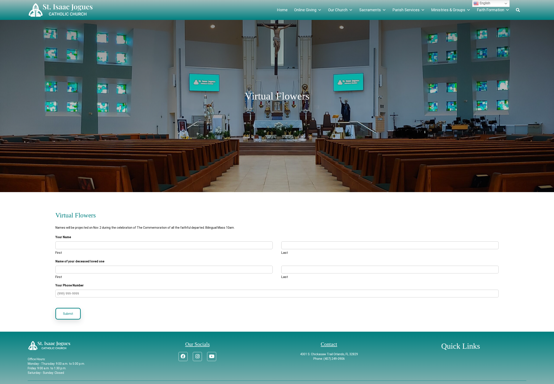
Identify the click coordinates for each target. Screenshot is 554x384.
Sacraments (370, 10)
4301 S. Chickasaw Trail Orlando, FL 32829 (329, 354)
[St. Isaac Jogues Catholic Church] (61, 10)
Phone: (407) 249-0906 (329, 358)
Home (282, 10)
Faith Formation (490, 10)
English (484, 3)
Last (284, 253)
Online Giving (305, 10)
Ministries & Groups (448, 10)
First (58, 253)
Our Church (338, 10)
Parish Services (406, 10)
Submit (68, 313)
